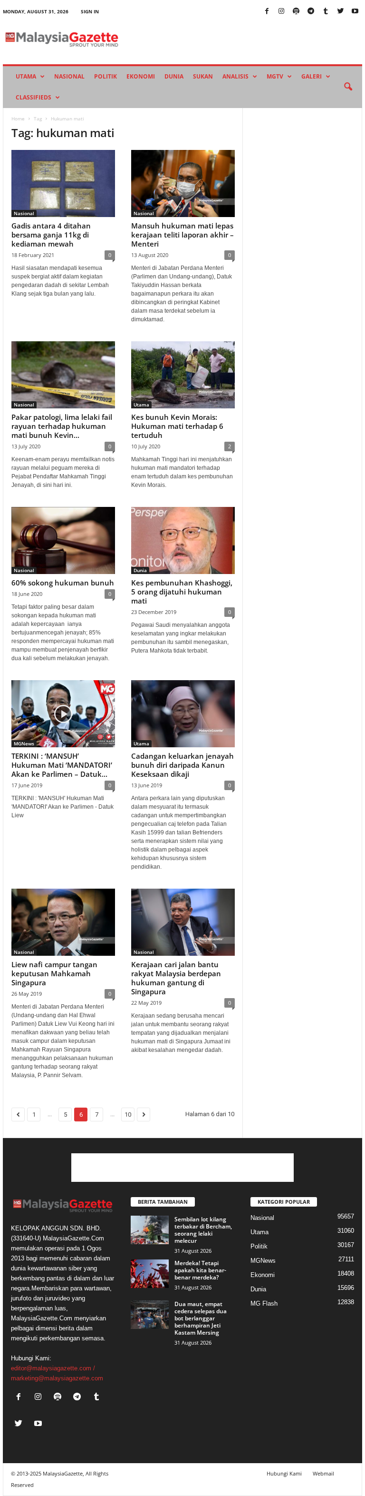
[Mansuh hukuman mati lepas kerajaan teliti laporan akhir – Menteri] (183, 183)
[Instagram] (281, 12)
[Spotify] (296, 12)
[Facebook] (266, 12)
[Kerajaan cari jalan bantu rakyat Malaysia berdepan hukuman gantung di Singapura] (183, 922)
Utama (26, 76)
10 (128, 1114)
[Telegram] (311, 12)
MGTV (275, 76)
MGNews (24, 743)
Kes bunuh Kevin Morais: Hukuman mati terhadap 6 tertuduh (177, 426)
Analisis (235, 76)
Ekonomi (140, 76)
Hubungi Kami (284, 1473)
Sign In (90, 11)
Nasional (69, 76)
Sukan (203, 76)
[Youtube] (355, 12)
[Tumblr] (325, 12)
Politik (105, 76)
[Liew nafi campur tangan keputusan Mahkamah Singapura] (63, 922)
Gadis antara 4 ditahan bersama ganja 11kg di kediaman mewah (51, 234)
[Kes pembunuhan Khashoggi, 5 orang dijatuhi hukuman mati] (183, 540)
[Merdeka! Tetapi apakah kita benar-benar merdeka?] (150, 1273)
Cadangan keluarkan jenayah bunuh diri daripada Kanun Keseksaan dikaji (182, 765)
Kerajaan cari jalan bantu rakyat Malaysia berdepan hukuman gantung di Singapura (176, 978)
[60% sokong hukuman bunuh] (63, 540)
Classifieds (33, 97)
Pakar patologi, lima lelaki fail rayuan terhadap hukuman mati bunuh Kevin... (61, 426)
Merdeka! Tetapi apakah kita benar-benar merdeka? (200, 1270)
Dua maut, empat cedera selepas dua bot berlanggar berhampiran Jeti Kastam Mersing (200, 1318)
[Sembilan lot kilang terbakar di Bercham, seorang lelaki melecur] (150, 1230)
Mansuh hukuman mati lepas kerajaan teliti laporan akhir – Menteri (182, 234)
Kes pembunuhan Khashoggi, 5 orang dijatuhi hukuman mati (181, 591)
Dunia (173, 76)
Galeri (311, 76)
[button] (347, 87)
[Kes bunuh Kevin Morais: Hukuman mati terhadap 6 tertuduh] (183, 374)
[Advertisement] (182, 1167)
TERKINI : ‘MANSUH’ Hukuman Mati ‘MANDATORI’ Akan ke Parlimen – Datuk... (61, 765)
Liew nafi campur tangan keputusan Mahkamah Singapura (54, 973)
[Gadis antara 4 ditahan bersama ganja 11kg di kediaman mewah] (63, 183)
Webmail (323, 1473)
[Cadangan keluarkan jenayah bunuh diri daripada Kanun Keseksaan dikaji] (183, 713)
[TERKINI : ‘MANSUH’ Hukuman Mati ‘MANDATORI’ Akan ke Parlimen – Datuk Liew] (63, 713)
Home (18, 118)
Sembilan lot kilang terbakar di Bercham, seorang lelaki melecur (203, 1230)
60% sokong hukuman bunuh (62, 582)
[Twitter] (340, 12)
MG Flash (264, 1303)
